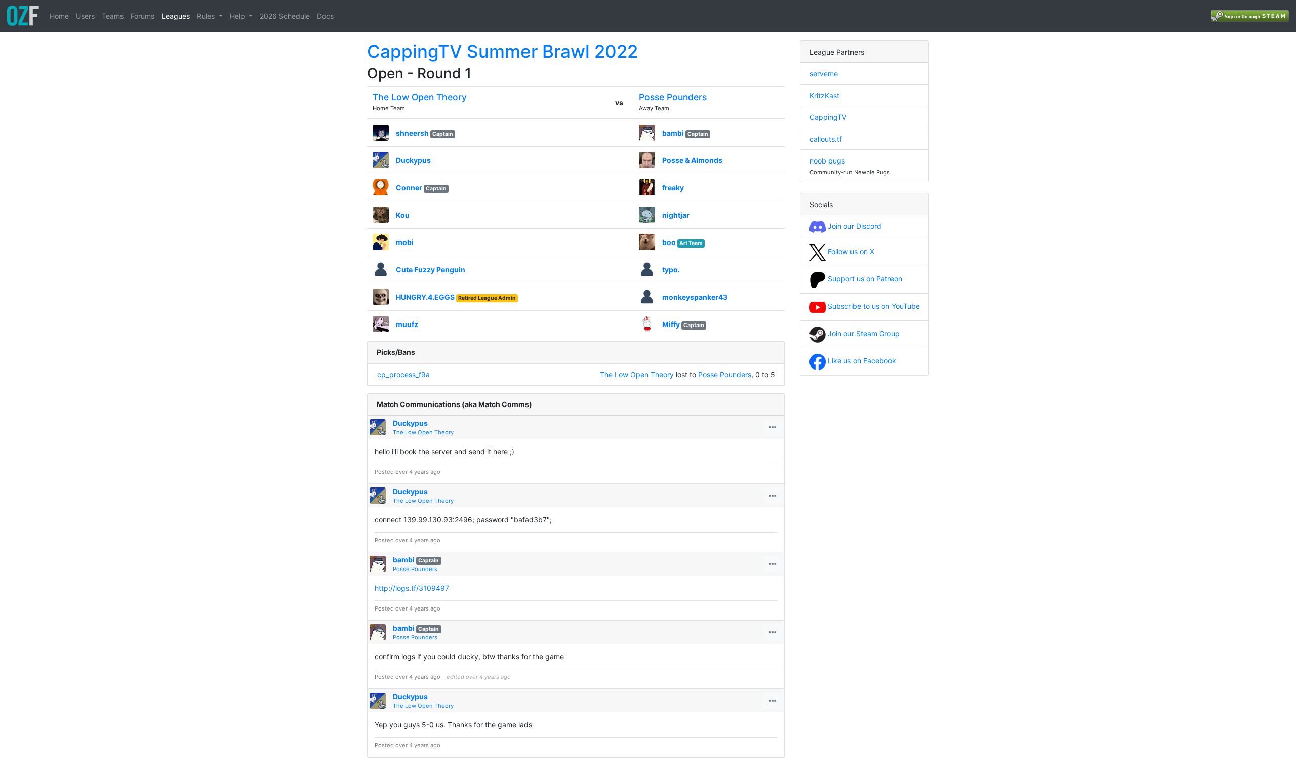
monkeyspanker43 (694, 297)
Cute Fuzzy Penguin (430, 269)
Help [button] (238, 16)
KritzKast (824, 95)
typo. (671, 269)
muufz (407, 324)
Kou (403, 215)
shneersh (412, 133)
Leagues (175, 16)
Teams (113, 16)
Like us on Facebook (861, 360)
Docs (325, 16)
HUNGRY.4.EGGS (425, 297)
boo (669, 242)
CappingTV (827, 117)
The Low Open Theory (420, 97)
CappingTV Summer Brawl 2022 (502, 51)
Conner (409, 187)
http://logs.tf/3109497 (412, 588)
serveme (823, 73)
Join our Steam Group (863, 333)
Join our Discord (853, 226)
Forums (142, 16)
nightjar (676, 215)
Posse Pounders (673, 97)
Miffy (671, 324)
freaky (673, 187)
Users (85, 16)
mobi (405, 242)
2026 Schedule (285, 16)
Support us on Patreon (864, 278)
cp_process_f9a (403, 374)
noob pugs (827, 160)
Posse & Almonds (692, 160)
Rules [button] (207, 16)
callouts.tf (825, 139)
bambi (673, 133)
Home (59, 16)
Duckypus (413, 160)
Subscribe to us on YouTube (873, 306)
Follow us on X (850, 251)
